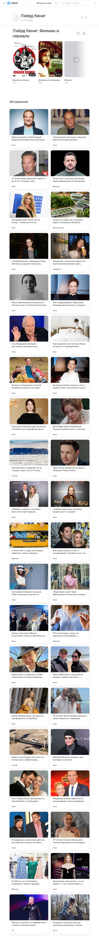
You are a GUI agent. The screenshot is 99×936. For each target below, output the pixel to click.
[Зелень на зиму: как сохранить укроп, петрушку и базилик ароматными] (70, 211)
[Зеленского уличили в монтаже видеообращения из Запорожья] (70, 169)
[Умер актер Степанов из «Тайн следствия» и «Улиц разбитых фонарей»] (29, 665)
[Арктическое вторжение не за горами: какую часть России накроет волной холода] (29, 459)
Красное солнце (21, 80)
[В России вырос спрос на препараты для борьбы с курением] (70, 624)
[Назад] (78, 33)
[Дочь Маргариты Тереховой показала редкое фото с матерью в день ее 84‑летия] (70, 417)
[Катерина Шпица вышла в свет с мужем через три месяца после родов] (70, 376)
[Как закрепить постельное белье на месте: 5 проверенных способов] (70, 335)
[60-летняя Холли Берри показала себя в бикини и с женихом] (70, 707)
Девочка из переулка (49, 80)
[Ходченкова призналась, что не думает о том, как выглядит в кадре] (70, 872)
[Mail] (8, 3)
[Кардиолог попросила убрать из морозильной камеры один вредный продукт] (70, 252)
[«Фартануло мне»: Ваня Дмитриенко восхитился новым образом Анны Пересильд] (70, 583)
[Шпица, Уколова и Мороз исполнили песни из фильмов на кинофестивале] (29, 624)
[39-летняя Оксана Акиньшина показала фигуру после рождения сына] (70, 831)
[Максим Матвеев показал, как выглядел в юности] (70, 748)
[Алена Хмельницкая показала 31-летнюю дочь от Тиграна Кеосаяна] (29, 293)
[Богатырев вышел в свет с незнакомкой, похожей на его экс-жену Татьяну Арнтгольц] (70, 541)
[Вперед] (84, 33)
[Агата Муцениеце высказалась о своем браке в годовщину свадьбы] (29, 789)
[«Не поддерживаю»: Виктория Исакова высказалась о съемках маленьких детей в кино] (70, 293)
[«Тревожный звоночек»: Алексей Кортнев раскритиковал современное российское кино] (70, 128)
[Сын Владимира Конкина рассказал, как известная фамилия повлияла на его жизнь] (29, 335)
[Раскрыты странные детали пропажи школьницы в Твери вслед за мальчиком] (70, 913)
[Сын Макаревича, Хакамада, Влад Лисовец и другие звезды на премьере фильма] (29, 252)
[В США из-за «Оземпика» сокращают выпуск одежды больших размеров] (29, 872)
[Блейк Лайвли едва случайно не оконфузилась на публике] (29, 707)
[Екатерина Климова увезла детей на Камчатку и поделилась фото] (29, 417)
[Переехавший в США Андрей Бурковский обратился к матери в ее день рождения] (29, 128)
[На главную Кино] (14, 3)
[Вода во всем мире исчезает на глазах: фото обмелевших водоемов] (29, 748)
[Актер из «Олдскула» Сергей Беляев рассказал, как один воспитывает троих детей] (29, 376)
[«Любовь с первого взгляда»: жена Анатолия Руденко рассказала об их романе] (29, 500)
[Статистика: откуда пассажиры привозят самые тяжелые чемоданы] (29, 541)
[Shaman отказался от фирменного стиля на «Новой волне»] (29, 913)
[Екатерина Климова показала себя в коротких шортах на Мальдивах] (29, 583)
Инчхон (68, 80)
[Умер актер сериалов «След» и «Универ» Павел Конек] (70, 459)
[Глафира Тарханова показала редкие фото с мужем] (70, 500)
